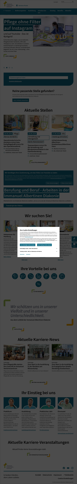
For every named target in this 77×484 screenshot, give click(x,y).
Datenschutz (22, 254)
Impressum (28, 254)
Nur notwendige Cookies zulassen (28, 245)
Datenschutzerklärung (29, 236)
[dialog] (38, 242)
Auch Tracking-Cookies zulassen (44, 245)
